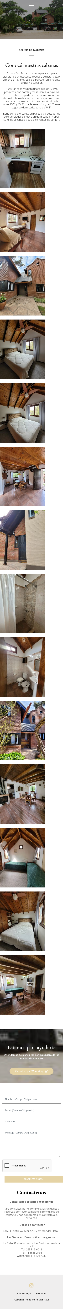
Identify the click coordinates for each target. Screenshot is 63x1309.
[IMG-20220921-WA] (22, 158)
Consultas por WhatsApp (29, 1071)
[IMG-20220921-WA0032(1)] (22, 540)
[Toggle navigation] (31, 4)
